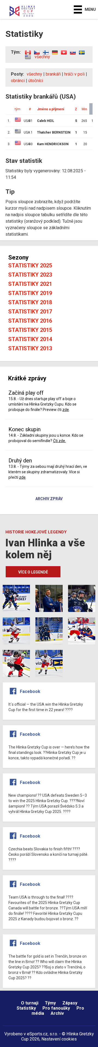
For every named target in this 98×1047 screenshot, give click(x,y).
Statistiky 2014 (30, 339)
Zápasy (69, 1003)
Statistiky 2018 (30, 302)
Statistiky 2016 (30, 320)
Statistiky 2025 (30, 265)
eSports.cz (37, 1033)
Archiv (57, 1013)
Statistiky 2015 (30, 330)
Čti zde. (59, 441)
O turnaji (29, 1003)
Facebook (30, 691)
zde (65, 409)
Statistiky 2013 (30, 348)
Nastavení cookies (59, 1039)
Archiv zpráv (49, 499)
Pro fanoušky (56, 1008)
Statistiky (26, 1008)
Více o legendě (33, 572)
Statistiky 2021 (30, 284)
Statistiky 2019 (30, 293)
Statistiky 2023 (30, 274)
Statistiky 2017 (30, 311)
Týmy (50, 1003)
